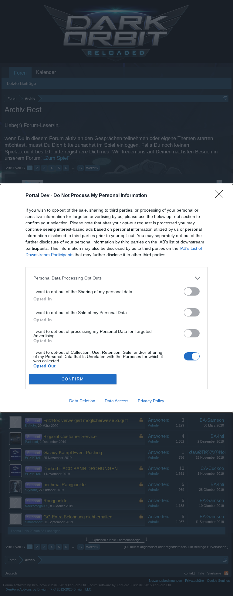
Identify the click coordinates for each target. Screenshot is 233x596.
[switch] (192, 291)
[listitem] (116, 278)
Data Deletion (82, 400)
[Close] (221, 196)
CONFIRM (73, 379)
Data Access (116, 400)
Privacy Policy (151, 400)
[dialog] (116, 298)
